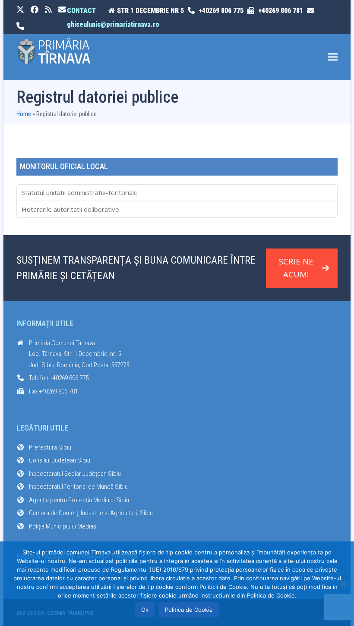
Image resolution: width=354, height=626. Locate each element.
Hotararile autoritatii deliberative (70, 209)
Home (23, 113)
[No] (343, 583)
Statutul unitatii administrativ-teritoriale (80, 192)
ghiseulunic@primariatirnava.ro (113, 24)
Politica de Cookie (189, 609)
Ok (145, 609)
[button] (333, 57)
